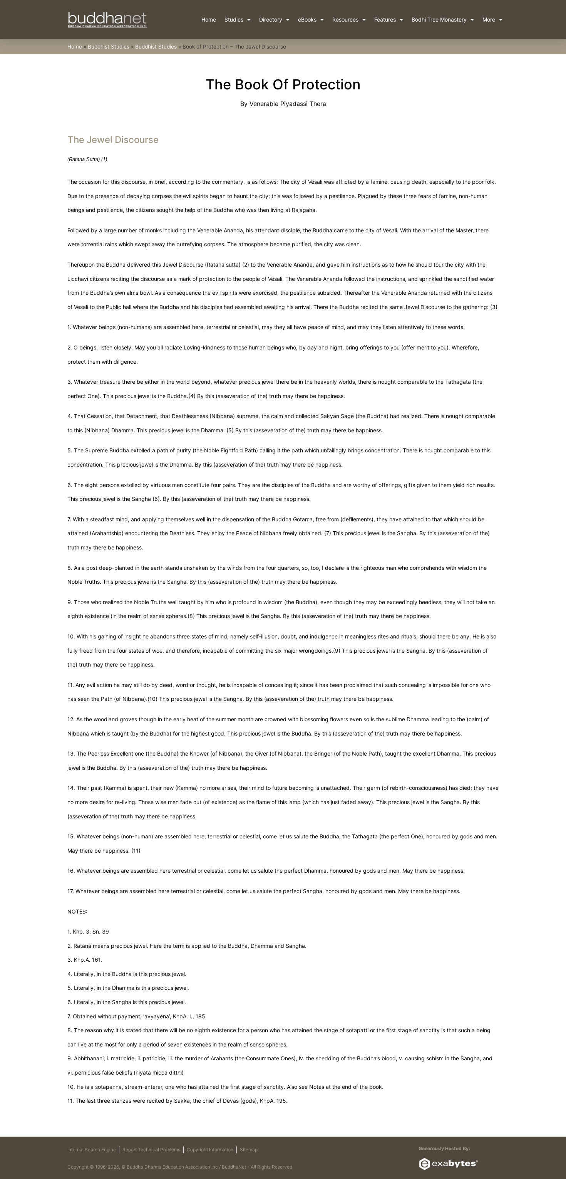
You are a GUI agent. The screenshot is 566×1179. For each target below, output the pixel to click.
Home (208, 19)
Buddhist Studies (108, 47)
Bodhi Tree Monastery (439, 19)
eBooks (307, 19)
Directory (270, 19)
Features (385, 19)
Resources (345, 19)
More (488, 19)
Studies (233, 19)
